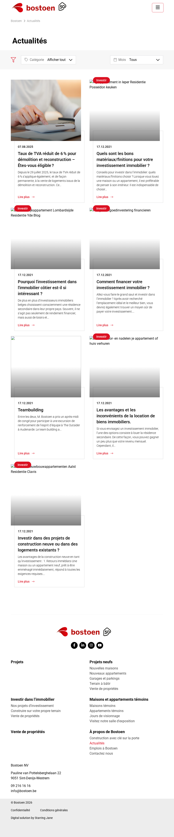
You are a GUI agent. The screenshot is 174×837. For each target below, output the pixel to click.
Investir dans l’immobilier (33, 699)
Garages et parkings (104, 678)
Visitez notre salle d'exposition (112, 721)
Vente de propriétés (104, 689)
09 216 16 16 (21, 786)
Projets (17, 662)
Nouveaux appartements (108, 673)
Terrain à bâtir (100, 684)
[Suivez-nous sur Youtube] (99, 645)
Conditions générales (54, 810)
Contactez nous (101, 753)
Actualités (97, 743)
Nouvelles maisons (104, 668)
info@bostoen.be (23, 791)
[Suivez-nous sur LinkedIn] (82, 645)
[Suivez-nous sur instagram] (91, 645)
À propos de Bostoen (107, 731)
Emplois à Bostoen (104, 748)
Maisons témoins (102, 706)
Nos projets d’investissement (32, 706)
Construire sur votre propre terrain (36, 711)
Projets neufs (101, 662)
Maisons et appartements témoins (119, 699)
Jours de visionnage (105, 716)
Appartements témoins (106, 711)
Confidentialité (20, 810)
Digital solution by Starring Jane (32, 818)
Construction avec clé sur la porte (114, 738)
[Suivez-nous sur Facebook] (74, 645)
